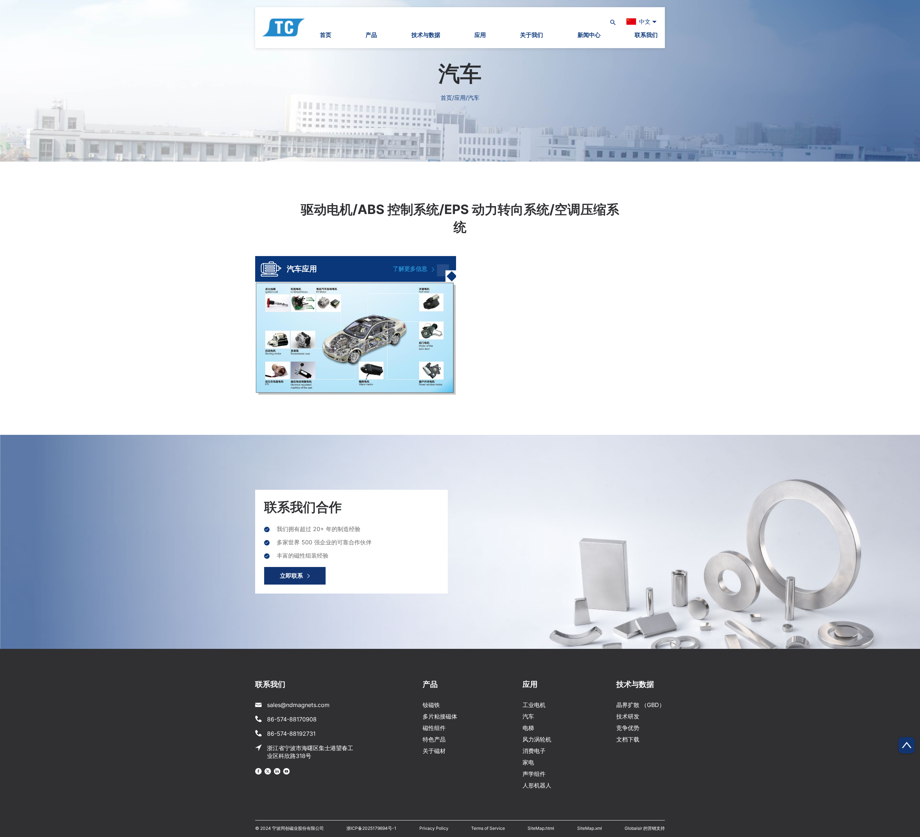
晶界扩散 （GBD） (640, 704)
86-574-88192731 (291, 733)
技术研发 (627, 716)
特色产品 (434, 739)
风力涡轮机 (537, 739)
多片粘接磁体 (440, 716)
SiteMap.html (541, 828)
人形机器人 (537, 785)
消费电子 (534, 750)
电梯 (528, 727)
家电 (528, 762)
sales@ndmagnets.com (298, 704)
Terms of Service (488, 828)
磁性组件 (434, 727)
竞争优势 (627, 727)
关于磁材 (434, 750)
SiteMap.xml (589, 828)
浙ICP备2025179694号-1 (371, 828)
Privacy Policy (433, 828)
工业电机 (534, 704)
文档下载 (627, 739)
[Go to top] (906, 745)
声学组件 (534, 773)
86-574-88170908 (292, 719)
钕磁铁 (431, 704)
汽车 (528, 716)
